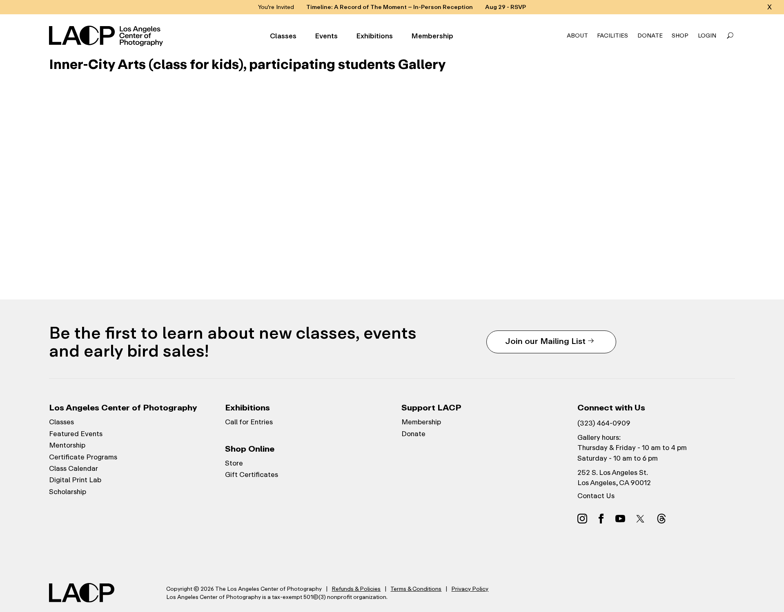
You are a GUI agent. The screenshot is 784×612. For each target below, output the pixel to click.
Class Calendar (73, 468)
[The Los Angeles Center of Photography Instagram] (582, 518)
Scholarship (67, 491)
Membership (432, 36)
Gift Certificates (251, 474)
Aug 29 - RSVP (505, 7)
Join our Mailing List (545, 341)
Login (707, 35)
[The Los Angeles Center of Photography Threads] (661, 518)
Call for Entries (249, 422)
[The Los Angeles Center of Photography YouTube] (620, 518)
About (577, 35)
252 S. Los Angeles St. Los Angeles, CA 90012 (614, 477)
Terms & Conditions (415, 588)
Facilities (612, 35)
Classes (283, 36)
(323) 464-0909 (603, 423)
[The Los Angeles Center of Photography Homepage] (107, 36)
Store (234, 463)
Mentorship (67, 445)
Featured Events (75, 433)
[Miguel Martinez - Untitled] (163, 168)
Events (326, 36)
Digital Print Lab (75, 479)
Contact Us (596, 495)
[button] (730, 36)
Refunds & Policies (356, 588)
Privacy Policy (469, 588)
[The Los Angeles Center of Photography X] (640, 518)
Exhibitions (374, 36)
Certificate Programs (83, 457)
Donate (650, 35)
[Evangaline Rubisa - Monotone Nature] (392, 168)
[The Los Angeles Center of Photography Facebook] (601, 518)
